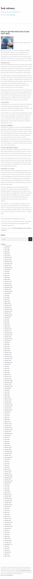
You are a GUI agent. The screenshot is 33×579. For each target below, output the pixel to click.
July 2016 (7, 485)
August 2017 (8, 459)
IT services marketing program (23, 570)
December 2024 (8, 285)
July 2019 (7, 414)
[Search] (30, 239)
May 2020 (7, 394)
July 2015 (7, 508)
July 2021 (7, 366)
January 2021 (8, 378)
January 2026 (8, 259)
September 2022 (8, 338)
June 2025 (7, 273)
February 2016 (8, 494)
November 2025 (8, 263)
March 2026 (7, 255)
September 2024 (8, 291)
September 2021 (8, 362)
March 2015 (7, 516)
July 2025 (7, 271)
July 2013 (7, 546)
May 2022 (7, 346)
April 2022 (7, 348)
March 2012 (7, 556)
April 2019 (7, 419)
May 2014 (7, 534)
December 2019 (8, 404)
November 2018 (8, 429)
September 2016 (8, 481)
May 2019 (7, 417)
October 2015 (8, 502)
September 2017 (8, 457)
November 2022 (8, 335)
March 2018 (7, 445)
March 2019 (7, 421)
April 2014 (7, 536)
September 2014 (8, 526)
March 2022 (7, 350)
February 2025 (8, 281)
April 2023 (7, 325)
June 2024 (7, 297)
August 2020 (8, 388)
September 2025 (8, 267)
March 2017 (7, 469)
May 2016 (7, 489)
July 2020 (7, 390)
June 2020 (7, 392)
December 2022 (8, 333)
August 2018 (8, 435)
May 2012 (7, 554)
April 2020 (7, 396)
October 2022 (8, 336)
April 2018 (7, 443)
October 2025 (8, 265)
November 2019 (8, 406)
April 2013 (7, 550)
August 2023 (8, 317)
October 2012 (8, 552)
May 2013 (7, 548)
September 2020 (8, 386)
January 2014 (8, 542)
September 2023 (8, 315)
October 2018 (8, 431)
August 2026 (8, 246)
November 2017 (8, 453)
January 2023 (8, 331)
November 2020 (8, 382)
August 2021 (8, 364)
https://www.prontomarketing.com (7, 575)
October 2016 (8, 479)
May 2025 (7, 275)
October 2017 (8, 455)
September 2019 (8, 410)
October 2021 (8, 360)
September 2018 (8, 433)
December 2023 (8, 309)
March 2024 (7, 303)
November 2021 (8, 358)
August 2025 (8, 269)
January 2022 (8, 354)
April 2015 (7, 514)
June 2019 (7, 415)
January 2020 (8, 402)
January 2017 (8, 473)
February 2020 (8, 400)
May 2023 (7, 323)
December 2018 (8, 427)
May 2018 (7, 441)
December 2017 (8, 451)
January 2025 (8, 283)
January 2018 (8, 449)
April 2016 (7, 491)
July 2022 (7, 342)
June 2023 (7, 321)
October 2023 (8, 313)
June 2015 (7, 510)
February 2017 (8, 471)
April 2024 (7, 301)
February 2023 (8, 329)
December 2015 (8, 498)
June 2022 (7, 344)
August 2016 (8, 483)
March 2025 (7, 279)
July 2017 (7, 461)
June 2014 (7, 532)
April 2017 (7, 467)
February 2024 (8, 305)
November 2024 (8, 287)
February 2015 (8, 518)
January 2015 (8, 520)
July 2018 (7, 437)
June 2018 (7, 439)
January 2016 (8, 497)
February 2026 (8, 257)
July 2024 (7, 295)
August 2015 (8, 506)
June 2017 (7, 463)
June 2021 (7, 368)
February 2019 (8, 423)
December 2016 (8, 475)
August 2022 (8, 340)
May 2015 (7, 512)
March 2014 (7, 538)
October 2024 (8, 289)
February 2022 (8, 352)
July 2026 (7, 248)
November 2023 (8, 311)
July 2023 (7, 319)
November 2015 (8, 500)
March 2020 (7, 398)
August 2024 (8, 293)
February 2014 (8, 540)
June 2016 (7, 487)
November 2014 (8, 522)
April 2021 (7, 372)
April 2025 (7, 277)
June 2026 (7, 250)
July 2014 (7, 530)
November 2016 (8, 477)
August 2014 (8, 528)
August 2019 (8, 412)
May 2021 (7, 370)
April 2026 (7, 253)
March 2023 (7, 327)
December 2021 (8, 356)
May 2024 (7, 299)
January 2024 (8, 307)
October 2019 (8, 408)
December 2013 (8, 544)
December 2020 (8, 380)
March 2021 (7, 374)
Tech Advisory (8, 8)
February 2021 (8, 376)
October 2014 (8, 524)
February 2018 (8, 447)
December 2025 (8, 261)
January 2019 (8, 425)
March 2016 (7, 493)
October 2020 (8, 384)
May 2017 (7, 465)
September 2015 (8, 504)
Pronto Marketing (11, 14)
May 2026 (7, 252)
